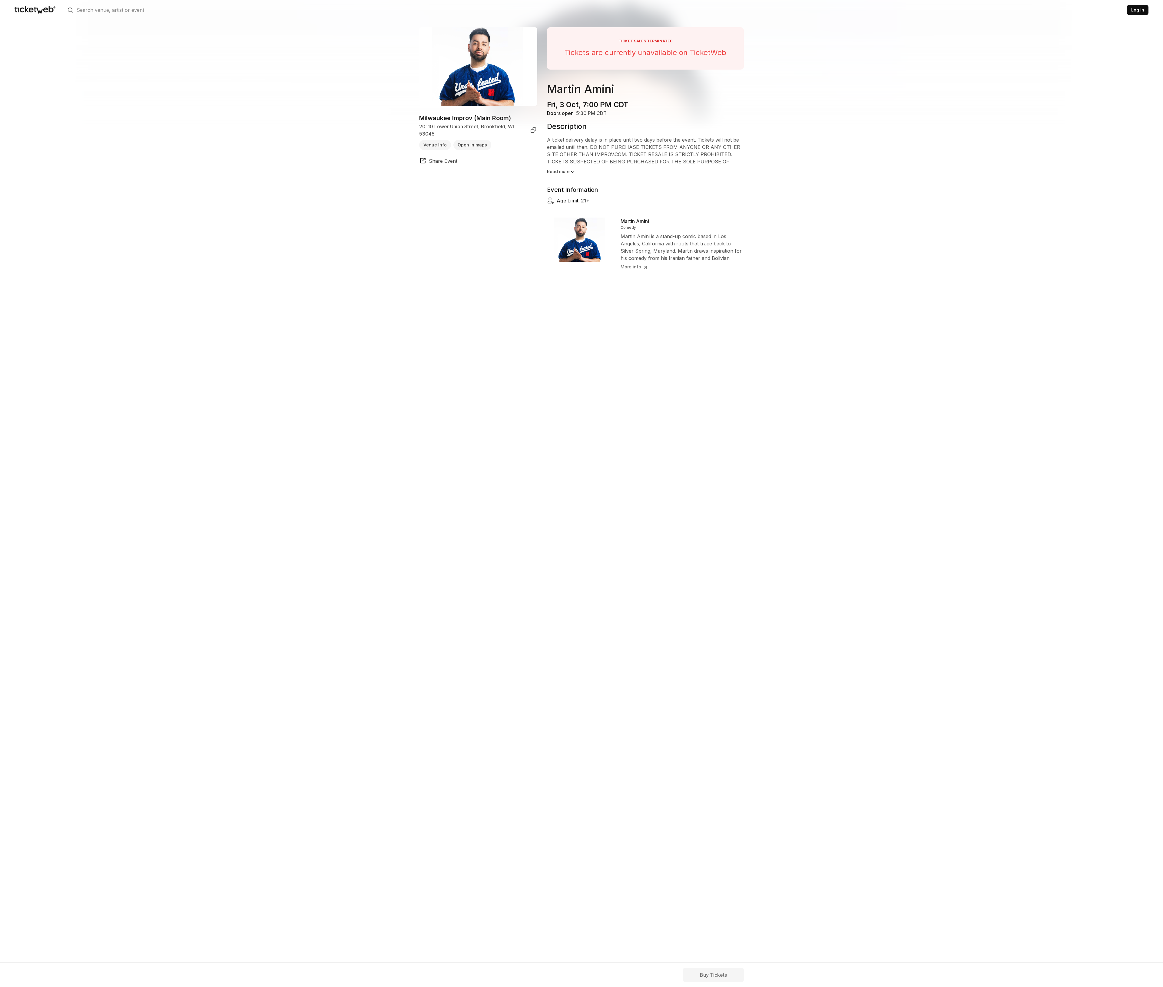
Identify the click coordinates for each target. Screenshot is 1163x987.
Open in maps (472, 144)
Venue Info (435, 144)
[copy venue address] (533, 130)
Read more (558, 171)
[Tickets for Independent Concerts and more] (35, 10)
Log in (1137, 9)
